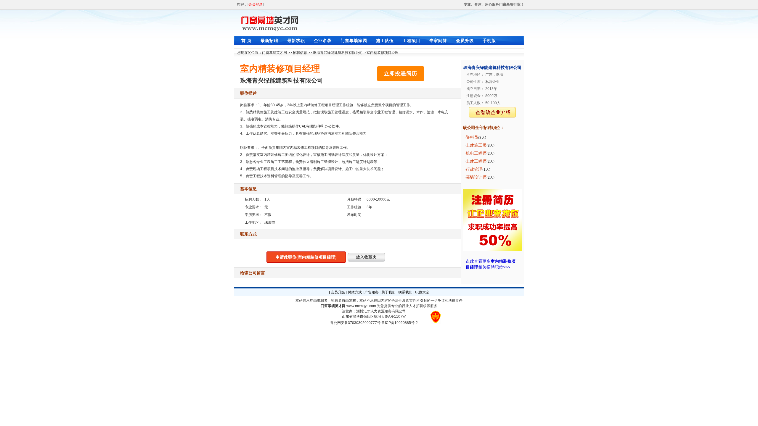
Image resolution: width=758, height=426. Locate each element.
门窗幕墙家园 (354, 40)
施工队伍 (385, 40)
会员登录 (255, 4)
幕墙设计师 (476, 177)
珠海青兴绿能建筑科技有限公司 (338, 53)
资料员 (472, 137)
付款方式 (355, 292)
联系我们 (405, 292)
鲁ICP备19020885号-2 (399, 323)
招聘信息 (300, 53)
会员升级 (465, 40)
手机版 (489, 40)
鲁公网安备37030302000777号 (355, 323)
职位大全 (422, 292)
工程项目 (411, 40)
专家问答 (438, 40)
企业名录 (323, 40)
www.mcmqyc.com (361, 306)
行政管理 (474, 169)
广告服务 (371, 292)
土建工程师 (476, 161)
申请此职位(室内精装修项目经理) (306, 257)
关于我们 (388, 292)
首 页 (246, 40)
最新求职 (296, 40)
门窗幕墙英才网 (274, 53)
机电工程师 (476, 153)
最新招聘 (269, 40)
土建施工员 (476, 145)
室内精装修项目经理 (383, 53)
